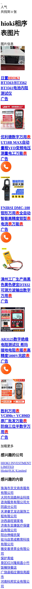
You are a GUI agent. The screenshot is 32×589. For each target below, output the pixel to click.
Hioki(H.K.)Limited (13, 470)
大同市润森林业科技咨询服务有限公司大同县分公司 (15, 502)
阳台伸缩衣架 (10, 535)
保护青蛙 (7, 558)
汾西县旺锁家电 (12, 521)
